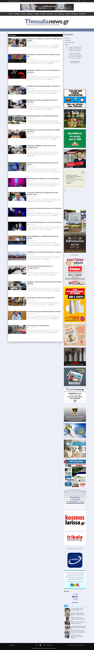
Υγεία (55, 14)
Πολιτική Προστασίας (69, 42)
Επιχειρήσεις (74, 14)
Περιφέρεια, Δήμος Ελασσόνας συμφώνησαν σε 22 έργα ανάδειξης (44, 282)
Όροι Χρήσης (68, 40)
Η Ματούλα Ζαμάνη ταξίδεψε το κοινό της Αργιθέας (43, 178)
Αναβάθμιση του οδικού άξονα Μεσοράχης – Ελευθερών (44, 252)
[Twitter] (40, 645)
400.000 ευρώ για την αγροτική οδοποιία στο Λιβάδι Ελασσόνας (43, 131)
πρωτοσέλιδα (72, 489)
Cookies (67, 44)
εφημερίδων (78, 489)
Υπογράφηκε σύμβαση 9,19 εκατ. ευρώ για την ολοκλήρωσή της (41, 146)
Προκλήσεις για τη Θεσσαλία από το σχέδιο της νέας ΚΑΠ (43, 55)
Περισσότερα (55, 47)
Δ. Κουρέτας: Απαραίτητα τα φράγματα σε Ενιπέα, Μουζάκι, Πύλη (42, 193)
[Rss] (44, 645)
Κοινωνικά (36, 14)
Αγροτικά (23, 14)
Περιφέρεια (12, 35)
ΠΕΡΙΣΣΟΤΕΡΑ (82, 14)
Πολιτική (67, 14)
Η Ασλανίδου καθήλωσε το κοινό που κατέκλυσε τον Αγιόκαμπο (43, 71)
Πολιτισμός (50, 14)
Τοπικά (10, 14)
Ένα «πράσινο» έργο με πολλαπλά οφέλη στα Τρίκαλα (44, 311)
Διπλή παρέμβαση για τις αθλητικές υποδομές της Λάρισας (42, 237)
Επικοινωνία (49, 645)
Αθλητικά (43, 14)
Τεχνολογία (61, 14)
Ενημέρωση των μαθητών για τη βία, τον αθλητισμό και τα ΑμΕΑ (44, 39)
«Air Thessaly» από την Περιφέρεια (38, 325)
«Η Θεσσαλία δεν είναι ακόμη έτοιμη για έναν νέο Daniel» (42, 163)
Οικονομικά (30, 14)
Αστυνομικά (16, 14)
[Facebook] (36, 645)
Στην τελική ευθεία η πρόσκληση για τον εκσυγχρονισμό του (40, 267)
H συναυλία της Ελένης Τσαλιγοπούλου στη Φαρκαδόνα (44, 208)
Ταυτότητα (67, 38)
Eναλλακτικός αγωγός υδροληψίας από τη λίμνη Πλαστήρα (42, 101)
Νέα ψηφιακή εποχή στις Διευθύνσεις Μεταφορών (43, 116)
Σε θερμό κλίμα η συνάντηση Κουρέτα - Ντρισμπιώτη (43, 86)
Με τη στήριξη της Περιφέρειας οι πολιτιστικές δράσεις (44, 222)
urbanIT (16, 645)
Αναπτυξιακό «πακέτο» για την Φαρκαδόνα (40, 297)
